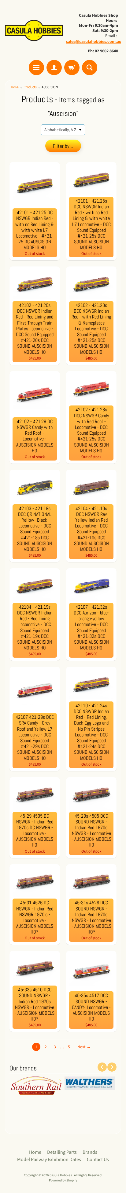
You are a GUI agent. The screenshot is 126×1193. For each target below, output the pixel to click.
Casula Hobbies (61, 1175)
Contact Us (98, 1159)
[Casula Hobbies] (34, 31)
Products (30, 87)
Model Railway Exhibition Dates (49, 1159)
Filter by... (63, 146)
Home (14, 87)
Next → (84, 1047)
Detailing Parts (62, 1152)
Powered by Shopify (63, 1180)
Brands (90, 1152)
